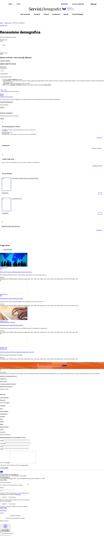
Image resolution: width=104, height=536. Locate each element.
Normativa (2, 416)
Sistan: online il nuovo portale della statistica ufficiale (11, 325)
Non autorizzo (12, 497)
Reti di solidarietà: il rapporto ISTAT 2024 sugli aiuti (11, 298)
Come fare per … (22, 18)
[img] (28, 484)
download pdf (3, 510)
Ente (1, 449)
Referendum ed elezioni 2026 (87, 18)
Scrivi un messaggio (5, 462)
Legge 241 (2, 432)
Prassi (1, 419)
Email (1, 446)
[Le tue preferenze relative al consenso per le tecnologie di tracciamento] (8, 533)
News (1, 408)
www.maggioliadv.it (5, 477)
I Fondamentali (59, 18)
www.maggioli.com (13, 474)
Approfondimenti (4, 411)
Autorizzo (4, 497)
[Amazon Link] (100, 193)
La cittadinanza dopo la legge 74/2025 (40, 18)
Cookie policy (3, 378)
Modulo (2, 94)
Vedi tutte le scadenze (96, 148)
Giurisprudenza (3, 414)
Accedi (2, 107)
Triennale (7, 60)
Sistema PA (3, 400)
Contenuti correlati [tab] (8, 249)
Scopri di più (5, 130)
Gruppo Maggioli (4, 397)
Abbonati (64, 365)
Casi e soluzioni (71, 18)
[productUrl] (6, 190)
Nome (1, 440)
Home (1, 23)
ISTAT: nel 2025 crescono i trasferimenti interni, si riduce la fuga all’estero (16, 272)
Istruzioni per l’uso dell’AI (6, 386)
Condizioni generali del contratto (8, 384)
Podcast (2, 421)
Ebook (1, 424)
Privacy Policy (3, 480)
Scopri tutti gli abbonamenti (7, 102)
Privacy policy (3, 381)
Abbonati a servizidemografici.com (8, 376)
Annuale (2, 60)
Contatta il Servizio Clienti (6, 96)
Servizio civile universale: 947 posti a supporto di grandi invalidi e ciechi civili (17, 352)
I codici (2, 429)
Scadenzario (56, 14)
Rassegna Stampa (4, 426)
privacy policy (24, 465)
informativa (18, 494)
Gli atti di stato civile (17, 198)
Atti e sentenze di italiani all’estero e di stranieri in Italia (25, 178)
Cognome (2, 443)
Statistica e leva (8, 23)
